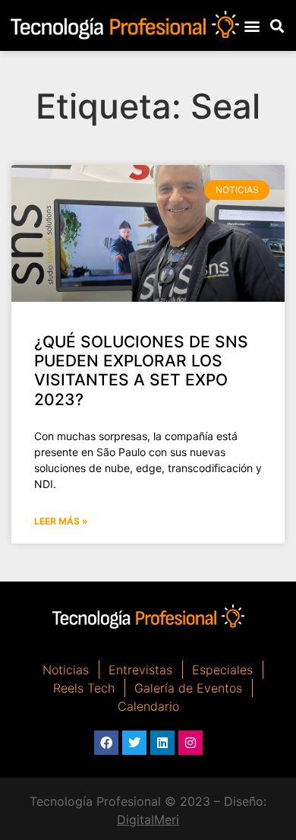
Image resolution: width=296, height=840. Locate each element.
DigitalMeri (148, 819)
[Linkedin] (162, 743)
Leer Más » (61, 521)
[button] (252, 25)
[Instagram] (190, 743)
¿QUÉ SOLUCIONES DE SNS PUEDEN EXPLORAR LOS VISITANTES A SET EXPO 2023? (141, 370)
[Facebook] (106, 743)
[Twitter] (134, 743)
